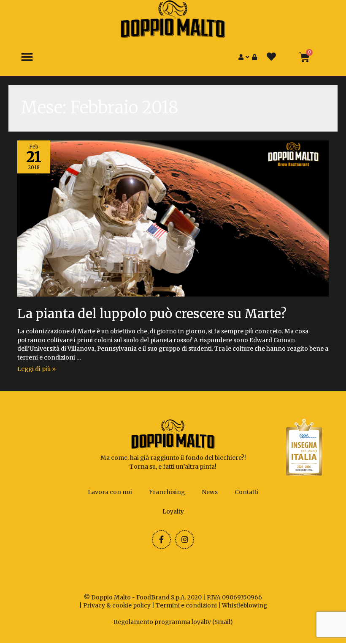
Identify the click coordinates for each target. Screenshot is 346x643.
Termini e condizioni (186, 605)
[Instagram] (184, 539)
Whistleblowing (244, 605)
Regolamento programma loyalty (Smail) (173, 622)
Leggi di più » (36, 369)
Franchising (167, 492)
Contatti (246, 492)
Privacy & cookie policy (117, 605)
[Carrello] (304, 57)
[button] (26, 57)
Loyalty (173, 511)
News (210, 492)
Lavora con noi (110, 492)
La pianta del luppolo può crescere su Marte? (152, 313)
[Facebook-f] (161, 539)
